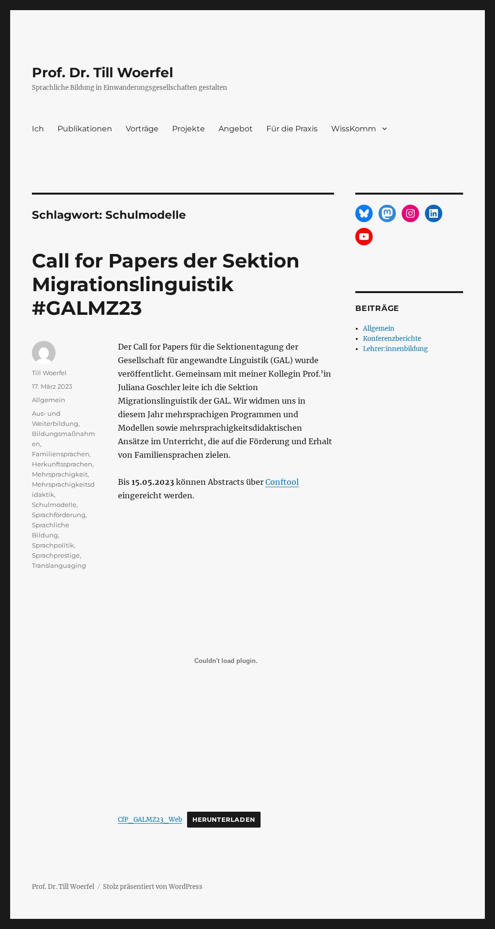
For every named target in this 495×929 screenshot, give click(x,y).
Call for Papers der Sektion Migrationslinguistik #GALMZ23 (166, 284)
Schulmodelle (54, 504)
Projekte (188, 128)
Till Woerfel (49, 373)
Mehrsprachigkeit (59, 474)
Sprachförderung (59, 515)
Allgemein (48, 400)
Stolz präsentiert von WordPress (153, 887)
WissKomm (353, 128)
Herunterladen (223, 819)
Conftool (282, 482)
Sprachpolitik (53, 545)
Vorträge (142, 128)
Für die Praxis (292, 128)
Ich (38, 128)
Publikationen (85, 128)
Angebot (235, 128)
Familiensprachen (60, 454)
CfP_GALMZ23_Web (150, 819)
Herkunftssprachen (62, 464)
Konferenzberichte (392, 339)
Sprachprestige (56, 555)
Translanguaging (59, 565)
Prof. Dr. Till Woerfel (102, 72)
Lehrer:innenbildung (395, 349)
